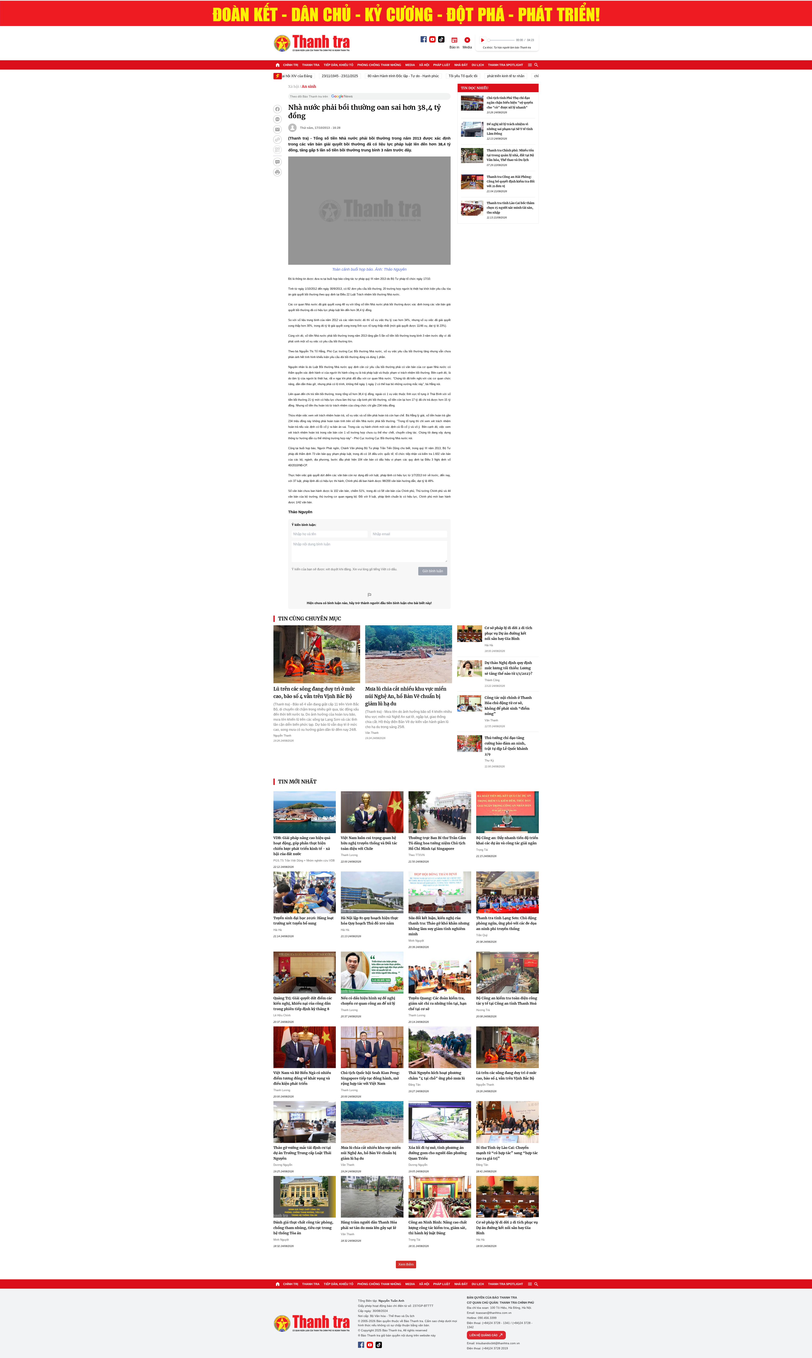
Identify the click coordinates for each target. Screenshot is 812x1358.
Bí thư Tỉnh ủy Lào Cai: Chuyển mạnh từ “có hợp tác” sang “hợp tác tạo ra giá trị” (507, 1152)
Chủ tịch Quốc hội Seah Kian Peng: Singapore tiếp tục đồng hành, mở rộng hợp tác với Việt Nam (370, 1078)
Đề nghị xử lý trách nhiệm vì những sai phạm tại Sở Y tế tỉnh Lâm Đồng (510, 129)
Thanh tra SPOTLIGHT (505, 65)
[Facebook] (424, 39)
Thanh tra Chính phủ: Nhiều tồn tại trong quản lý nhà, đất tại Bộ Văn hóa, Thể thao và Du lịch (510, 155)
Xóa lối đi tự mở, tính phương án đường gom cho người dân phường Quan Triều (438, 1152)
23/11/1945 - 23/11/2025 (305, 76)
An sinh (309, 86)
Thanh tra (311, 65)
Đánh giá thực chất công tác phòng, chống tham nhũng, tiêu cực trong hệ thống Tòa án (303, 1227)
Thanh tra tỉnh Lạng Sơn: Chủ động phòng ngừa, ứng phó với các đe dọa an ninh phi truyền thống (506, 923)
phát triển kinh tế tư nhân (470, 76)
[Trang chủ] (277, 65)
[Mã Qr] (277, 149)
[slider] (501, 40)
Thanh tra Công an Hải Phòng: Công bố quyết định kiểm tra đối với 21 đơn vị (511, 181)
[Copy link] (277, 139)
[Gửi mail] (277, 129)
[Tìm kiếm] (536, 65)
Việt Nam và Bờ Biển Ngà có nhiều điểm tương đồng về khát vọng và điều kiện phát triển (302, 1078)
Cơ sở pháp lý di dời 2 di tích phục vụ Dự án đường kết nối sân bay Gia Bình (508, 633)
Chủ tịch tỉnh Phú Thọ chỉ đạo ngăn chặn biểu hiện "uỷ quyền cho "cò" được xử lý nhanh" (510, 102)
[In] (277, 172)
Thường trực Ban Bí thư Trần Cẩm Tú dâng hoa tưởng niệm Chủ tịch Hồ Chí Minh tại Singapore (437, 843)
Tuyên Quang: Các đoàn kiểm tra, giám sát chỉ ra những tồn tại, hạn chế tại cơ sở (437, 1003)
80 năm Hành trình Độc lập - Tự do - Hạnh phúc (368, 76)
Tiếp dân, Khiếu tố (338, 65)
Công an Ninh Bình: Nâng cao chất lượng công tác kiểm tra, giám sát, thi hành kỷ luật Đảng (438, 1227)
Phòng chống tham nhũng (379, 65)
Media (410, 65)
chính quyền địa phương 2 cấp (522, 76)
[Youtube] (432, 39)
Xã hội (424, 65)
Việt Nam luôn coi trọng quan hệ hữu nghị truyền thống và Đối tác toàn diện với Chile (369, 843)
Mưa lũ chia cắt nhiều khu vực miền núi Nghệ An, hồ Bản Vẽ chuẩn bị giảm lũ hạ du (405, 696)
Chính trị (290, 65)
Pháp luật (441, 65)
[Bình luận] (277, 162)
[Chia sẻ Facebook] (277, 109)
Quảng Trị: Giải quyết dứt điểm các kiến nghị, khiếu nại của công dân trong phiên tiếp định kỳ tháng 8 (302, 1003)
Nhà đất (461, 65)
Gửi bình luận (432, 571)
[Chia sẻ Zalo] (277, 119)
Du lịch (478, 65)
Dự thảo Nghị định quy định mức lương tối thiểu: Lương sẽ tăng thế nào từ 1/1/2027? (508, 668)
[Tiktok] (441, 39)
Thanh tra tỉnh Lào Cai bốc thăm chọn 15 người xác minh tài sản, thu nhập (510, 207)
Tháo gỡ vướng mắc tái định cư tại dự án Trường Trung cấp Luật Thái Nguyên (302, 1152)
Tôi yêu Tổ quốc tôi (427, 76)
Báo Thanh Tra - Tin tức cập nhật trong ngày (311, 43)
